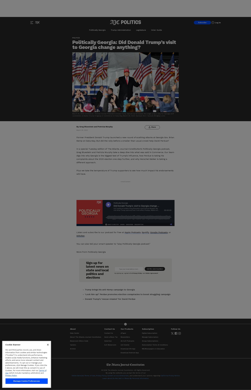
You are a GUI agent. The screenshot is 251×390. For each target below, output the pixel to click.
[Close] (48, 345)
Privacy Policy (11, 376)
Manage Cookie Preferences (26, 381)
